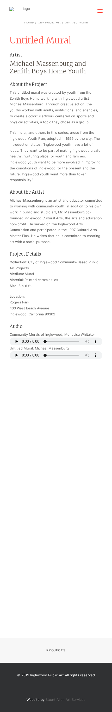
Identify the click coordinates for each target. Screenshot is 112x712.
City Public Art (49, 22)
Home (29, 22)
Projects (56, 650)
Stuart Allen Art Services (65, 699)
